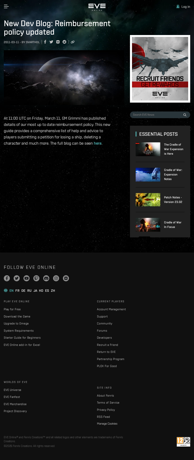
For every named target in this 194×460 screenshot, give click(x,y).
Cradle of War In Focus (172, 225)
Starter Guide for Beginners (22, 337)
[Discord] (46, 278)
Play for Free (12, 309)
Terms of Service (108, 402)
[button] (183, 6)
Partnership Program (110, 359)
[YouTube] (26, 278)
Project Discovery (15, 411)
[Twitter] (17, 278)
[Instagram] (56, 278)
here (98, 143)
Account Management (111, 309)
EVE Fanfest (12, 396)
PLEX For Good (107, 366)
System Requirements (19, 330)
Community (104, 323)
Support (102, 316)
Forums (102, 330)
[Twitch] (36, 278)
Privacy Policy (106, 409)
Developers (104, 337)
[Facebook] (7, 278)
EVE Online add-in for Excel (22, 344)
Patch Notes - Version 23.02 (173, 200)
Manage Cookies (107, 423)
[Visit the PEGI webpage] (183, 442)
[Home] (97, 10)
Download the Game (17, 316)
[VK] (66, 278)
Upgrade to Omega (16, 323)
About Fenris (105, 395)
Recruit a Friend (107, 344)
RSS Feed (103, 416)
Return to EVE (106, 351)
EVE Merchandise (15, 404)
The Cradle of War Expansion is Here (173, 149)
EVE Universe (12, 389)
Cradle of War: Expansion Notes (173, 174)
